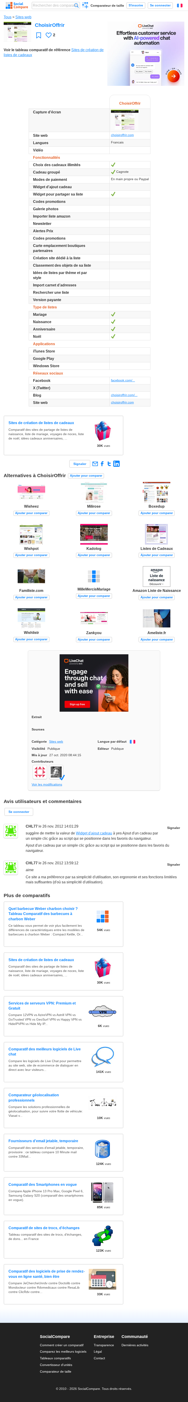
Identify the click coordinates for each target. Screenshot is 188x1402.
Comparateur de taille (107, 5)
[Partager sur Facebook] (102, 464)
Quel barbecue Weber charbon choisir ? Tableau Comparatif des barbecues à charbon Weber (43, 914)
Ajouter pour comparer (86, 475)
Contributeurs (42, 761)
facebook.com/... (123, 380)
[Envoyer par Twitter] (109, 464)
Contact (99, 1358)
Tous (7, 17)
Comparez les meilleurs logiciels (63, 1351)
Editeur (103, 748)
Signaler (79, 464)
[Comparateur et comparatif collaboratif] (17, 5)
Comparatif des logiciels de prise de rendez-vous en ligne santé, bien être (46, 1273)
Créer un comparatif (85, 5)
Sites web (23, 17)
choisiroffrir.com (122, 135)
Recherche (76, 5)
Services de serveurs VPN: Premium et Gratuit (42, 1005)
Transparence (104, 1345)
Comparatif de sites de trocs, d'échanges (44, 1228)
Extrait (37, 717)
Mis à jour (39, 755)
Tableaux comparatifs (55, 1358)
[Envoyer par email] (95, 464)
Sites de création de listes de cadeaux (41, 423)
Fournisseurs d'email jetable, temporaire (43, 1141)
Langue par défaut (112, 741)
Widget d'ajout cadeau (94, 833)
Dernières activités (135, 1345)
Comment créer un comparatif (61, 1345)
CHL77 (32, 826)
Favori (39, 35)
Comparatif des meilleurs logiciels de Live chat (44, 1051)
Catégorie (39, 741)
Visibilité (38, 748)
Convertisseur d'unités (56, 1365)
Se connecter (160, 5)
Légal (98, 1351)
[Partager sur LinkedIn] (116, 464)
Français (179, 5)
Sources (38, 729)
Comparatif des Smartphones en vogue (42, 1185)
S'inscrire (136, 5)
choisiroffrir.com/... (124, 395)
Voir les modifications (47, 784)
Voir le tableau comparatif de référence (37, 50)
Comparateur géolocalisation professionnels (33, 1097)
